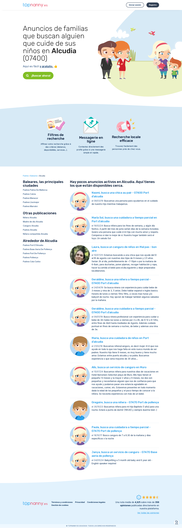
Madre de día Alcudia (33, 221)
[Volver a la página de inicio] (35, 5)
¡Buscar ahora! (41, 75)
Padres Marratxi (30, 206)
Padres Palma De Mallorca (35, 190)
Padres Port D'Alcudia (33, 245)
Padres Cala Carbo (31, 261)
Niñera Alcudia (30, 217)
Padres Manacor (30, 198)
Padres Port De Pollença (34, 253)
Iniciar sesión (135, 5)
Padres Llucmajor (31, 202)
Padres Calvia (29, 194)
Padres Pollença (30, 257)
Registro (153, 5)
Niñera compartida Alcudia (35, 234)
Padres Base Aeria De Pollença (37, 249)
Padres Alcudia (30, 230)
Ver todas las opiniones (148, 513)
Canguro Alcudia (31, 225)
